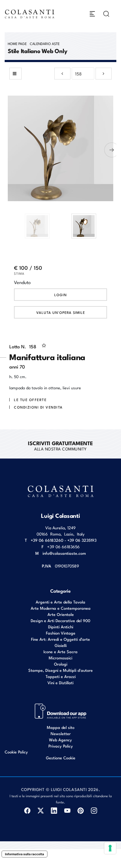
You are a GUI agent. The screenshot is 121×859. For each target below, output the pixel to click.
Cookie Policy (16, 752)
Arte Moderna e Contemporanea (61, 608)
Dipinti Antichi (60, 627)
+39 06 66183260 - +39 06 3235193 (63, 540)
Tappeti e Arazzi (61, 676)
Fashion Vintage (60, 633)
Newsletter (61, 733)
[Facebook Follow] (27, 810)
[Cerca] (106, 13)
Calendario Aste (45, 43)
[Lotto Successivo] (104, 73)
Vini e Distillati (60, 682)
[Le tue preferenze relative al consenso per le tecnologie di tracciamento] (110, 848)
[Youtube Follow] (67, 810)
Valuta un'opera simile (60, 312)
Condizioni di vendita (38, 407)
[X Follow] (40, 810)
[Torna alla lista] (15, 73)
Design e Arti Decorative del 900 (60, 620)
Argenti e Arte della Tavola (60, 602)
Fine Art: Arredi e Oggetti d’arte (60, 639)
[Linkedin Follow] (54, 810)
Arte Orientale (60, 614)
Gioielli (61, 645)
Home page (17, 43)
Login (60, 294)
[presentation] (9, 150)
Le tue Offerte (30, 399)
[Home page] (30, 13)
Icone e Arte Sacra (60, 651)
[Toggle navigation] (92, 13)
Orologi (60, 664)
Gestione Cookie (60, 758)
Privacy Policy (60, 746)
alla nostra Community (60, 445)
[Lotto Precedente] (62, 73)
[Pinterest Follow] (80, 810)
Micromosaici (60, 658)
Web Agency (60, 740)
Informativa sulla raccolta (24, 854)
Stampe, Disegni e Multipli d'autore (60, 670)
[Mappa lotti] (60, 711)
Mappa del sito (60, 727)
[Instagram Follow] (94, 810)
